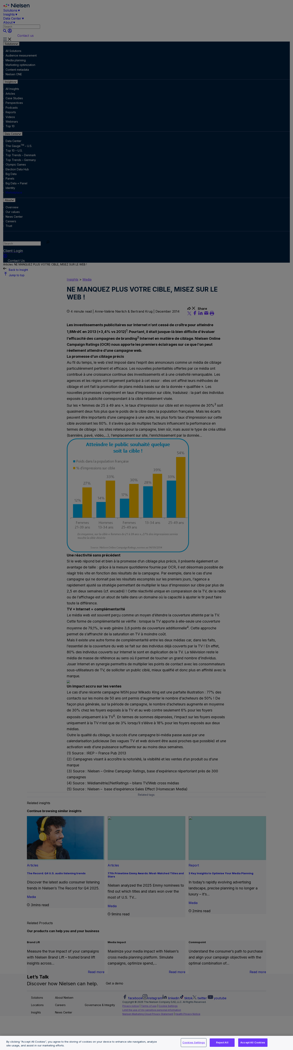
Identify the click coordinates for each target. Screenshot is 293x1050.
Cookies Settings (193, 1042)
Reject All (222, 1042)
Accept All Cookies (252, 1042)
